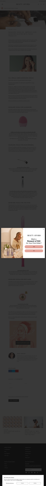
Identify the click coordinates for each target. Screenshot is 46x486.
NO (34, 250)
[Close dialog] (43, 229)
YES (34, 246)
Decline (35, 483)
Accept (22, 483)
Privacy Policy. (19, 480)
